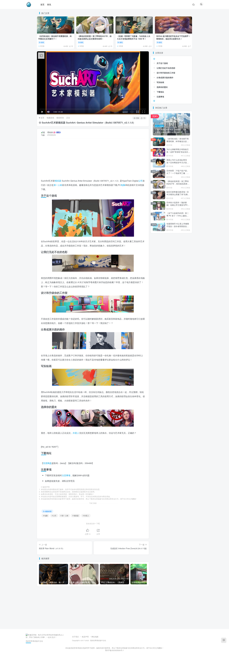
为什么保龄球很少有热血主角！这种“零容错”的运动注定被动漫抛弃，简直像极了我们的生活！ (178, 153)
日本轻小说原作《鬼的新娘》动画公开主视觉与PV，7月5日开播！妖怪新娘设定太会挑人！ (177, 206)
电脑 (123, 185)
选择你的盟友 (162, 87)
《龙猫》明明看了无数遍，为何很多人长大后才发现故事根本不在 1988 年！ (133, 37)
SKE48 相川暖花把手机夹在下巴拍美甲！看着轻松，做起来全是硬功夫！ (173, 37)
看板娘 (50, 132)
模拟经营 (60, 117)
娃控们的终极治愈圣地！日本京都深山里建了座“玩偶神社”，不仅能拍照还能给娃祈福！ (177, 195)
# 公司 (54, 515)
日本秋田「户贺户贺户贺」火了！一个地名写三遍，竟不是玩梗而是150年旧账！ (177, 173)
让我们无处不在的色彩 (166, 68)
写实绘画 (160, 82)
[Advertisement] (93, 160)
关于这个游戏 (162, 63)
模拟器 (58, 180)
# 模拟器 (75, 515)
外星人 (76, 432)
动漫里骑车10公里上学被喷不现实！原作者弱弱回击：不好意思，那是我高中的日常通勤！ (177, 227)
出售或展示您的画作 (165, 77)
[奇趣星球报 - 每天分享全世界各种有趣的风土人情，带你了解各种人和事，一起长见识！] (45, 636)
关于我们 (75, 636)
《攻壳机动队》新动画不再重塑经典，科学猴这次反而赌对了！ (55, 37)
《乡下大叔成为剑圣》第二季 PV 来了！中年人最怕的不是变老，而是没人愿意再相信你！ (177, 217)
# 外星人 (86, 515)
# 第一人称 (64, 515)
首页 (42, 117)
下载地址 (160, 91)
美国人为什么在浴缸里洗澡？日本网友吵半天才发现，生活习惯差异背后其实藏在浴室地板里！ (177, 164)
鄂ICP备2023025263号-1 (114, 650)
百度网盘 (47, 463)
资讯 (42, 42)
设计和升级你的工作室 (166, 72)
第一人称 (58, 185)
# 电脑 (45, 515)
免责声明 (85, 636)
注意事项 (66, 475)
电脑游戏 (50, 117)
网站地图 (94, 636)
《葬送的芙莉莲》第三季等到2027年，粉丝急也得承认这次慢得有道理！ (95, 37)
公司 (140, 180)
